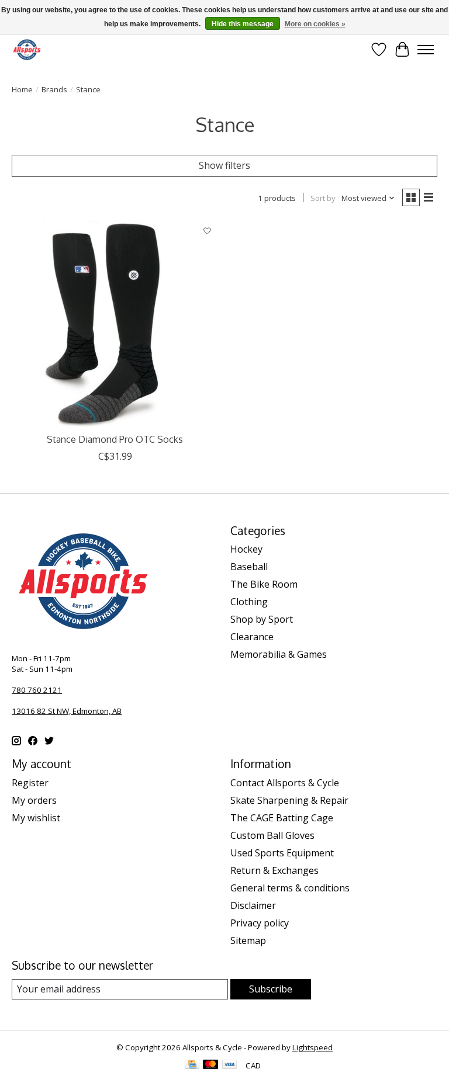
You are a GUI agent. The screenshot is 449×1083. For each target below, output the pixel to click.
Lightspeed (312, 1047)
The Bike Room (264, 584)
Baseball (249, 566)
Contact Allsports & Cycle (284, 782)
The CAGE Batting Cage (281, 817)
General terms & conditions (290, 887)
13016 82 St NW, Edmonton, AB (67, 711)
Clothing (249, 601)
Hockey (246, 549)
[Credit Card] (192, 1065)
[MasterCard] (210, 1065)
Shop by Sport (261, 619)
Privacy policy (259, 923)
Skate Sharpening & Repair (289, 800)
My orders (34, 800)
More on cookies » (315, 24)
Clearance (252, 636)
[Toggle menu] (425, 49)
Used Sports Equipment (282, 852)
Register (30, 782)
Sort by (323, 198)
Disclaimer (253, 905)
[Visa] (229, 1065)
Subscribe (270, 989)
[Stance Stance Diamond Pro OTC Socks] (115, 323)
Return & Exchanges (274, 870)
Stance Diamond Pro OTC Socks (115, 439)
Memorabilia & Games (278, 654)
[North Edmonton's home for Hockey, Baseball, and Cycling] (27, 49)
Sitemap (248, 940)
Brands (54, 89)
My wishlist (36, 817)
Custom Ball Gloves (272, 835)
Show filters (224, 165)
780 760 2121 (37, 690)
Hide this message (243, 24)
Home (22, 89)
